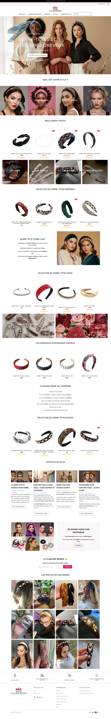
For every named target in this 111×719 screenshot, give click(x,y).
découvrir (81, 329)
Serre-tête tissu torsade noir (21, 140)
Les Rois (55, 14)
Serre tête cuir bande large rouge (44, 293)
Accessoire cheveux (35, 14)
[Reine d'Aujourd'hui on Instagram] (40, 698)
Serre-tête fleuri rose (89, 363)
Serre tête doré (89, 293)
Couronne (47, 14)
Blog (57, 707)
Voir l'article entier (18, 506)
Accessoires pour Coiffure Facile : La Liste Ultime (89, 488)
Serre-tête (22, 14)
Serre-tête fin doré (44, 140)
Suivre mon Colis (37, 693)
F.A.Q (35, 690)
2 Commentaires (14, 492)
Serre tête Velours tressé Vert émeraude (66, 209)
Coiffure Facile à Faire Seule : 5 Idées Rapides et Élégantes (44, 488)
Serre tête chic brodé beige (89, 209)
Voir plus (15, 175)
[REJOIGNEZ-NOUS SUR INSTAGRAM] (32, 536)
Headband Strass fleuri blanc (21, 437)
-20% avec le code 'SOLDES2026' (37, 55)
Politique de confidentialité (61, 701)
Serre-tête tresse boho (66, 140)
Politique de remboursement (61, 699)
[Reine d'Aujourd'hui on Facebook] (35, 698)
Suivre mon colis (66, 14)
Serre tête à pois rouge (21, 363)
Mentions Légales (59, 693)
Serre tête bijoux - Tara (66, 437)
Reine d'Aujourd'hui (17, 712)
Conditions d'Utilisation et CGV (62, 696)
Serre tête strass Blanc (66, 293)
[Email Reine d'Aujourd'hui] (42, 698)
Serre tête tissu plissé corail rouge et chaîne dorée (21, 209)
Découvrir (28, 329)
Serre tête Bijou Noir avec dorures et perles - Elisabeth (44, 437)
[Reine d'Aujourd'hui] (55, 8)
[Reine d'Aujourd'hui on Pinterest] (37, 698)
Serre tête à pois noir (44, 363)
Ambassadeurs (59, 704)
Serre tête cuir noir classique (89, 140)
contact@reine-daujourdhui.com (85, 690)
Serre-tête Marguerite (44, 209)
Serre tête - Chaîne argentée (21, 293)
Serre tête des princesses (89, 437)
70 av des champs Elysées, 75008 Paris (86, 693)
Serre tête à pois (66, 363)
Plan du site (58, 690)
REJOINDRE (78, 545)
